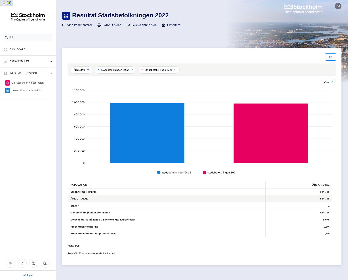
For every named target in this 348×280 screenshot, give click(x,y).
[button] (28, 61)
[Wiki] (10, 263)
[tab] (330, 57)
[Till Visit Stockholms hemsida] (22, 263)
